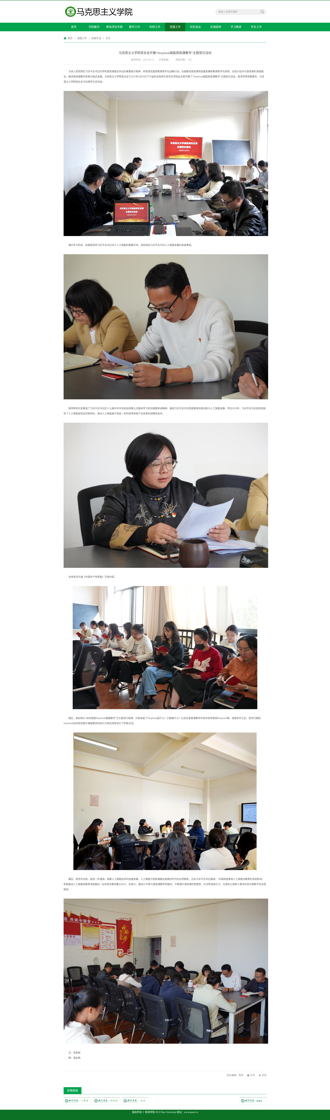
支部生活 (96, 38)
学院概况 (94, 26)
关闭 (264, 1075)
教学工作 (134, 26)
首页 (73, 26)
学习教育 (235, 26)
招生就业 (195, 26)
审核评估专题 (114, 26)
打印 (252, 1075)
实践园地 (215, 26)
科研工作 (154, 26)
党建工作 (175, 26)
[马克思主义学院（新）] (111, 11)
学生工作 (256, 26)
